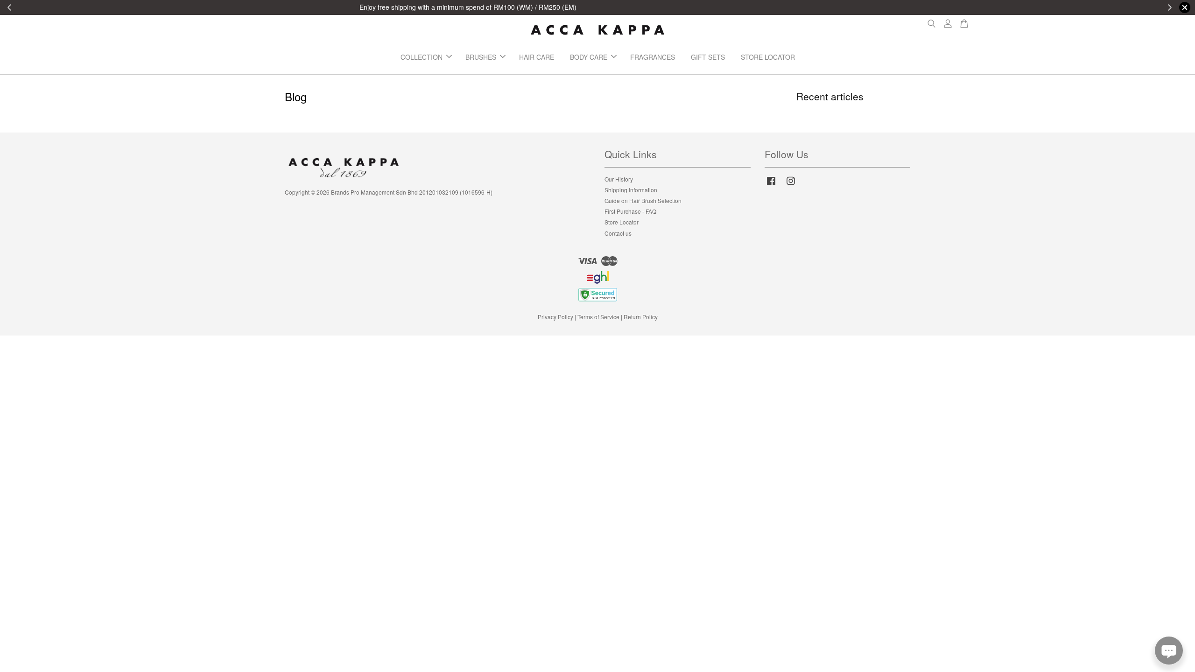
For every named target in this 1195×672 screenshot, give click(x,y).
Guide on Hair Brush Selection (643, 200)
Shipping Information (631, 190)
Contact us (618, 233)
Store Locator (622, 222)
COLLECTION (422, 57)
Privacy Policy (555, 317)
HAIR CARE (536, 57)
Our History (619, 179)
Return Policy (641, 317)
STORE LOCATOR (768, 57)
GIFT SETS (708, 57)
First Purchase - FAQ (630, 211)
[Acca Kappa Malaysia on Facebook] (771, 185)
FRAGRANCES (652, 57)
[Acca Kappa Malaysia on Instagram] (790, 185)
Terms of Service (598, 317)
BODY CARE (588, 57)
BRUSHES (480, 57)
